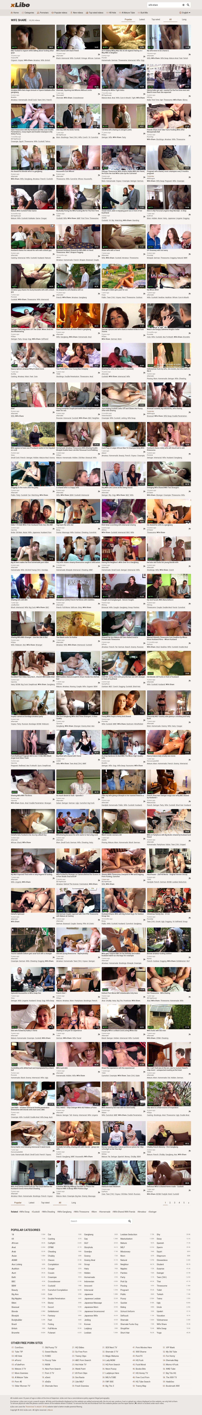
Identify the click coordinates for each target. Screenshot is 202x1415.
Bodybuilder (17, 1320)
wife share (28, 60)
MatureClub (151, 803)
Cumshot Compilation (58, 1290)
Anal (14, 1247)
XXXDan (59, 684)
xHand (104, 453)
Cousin (51, 1273)
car (29, 495)
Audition (15, 1268)
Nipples (124, 1268)
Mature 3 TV (20, 1369)
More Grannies (21, 1373)
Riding (123, 1307)
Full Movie (52, 1328)
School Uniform (128, 1311)
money (127, 1157)
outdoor (139, 297)
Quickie (124, 1303)
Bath (14, 1277)
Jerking (87, 1320)
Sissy (159, 1239)
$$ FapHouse (106, 95)
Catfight (51, 1243)
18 (89, 137)
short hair (136, 687)
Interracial (88, 1290)
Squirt (159, 1251)
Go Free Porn (81, 1352)
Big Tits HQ (171, 1373)
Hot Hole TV (80, 1364)
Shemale (124, 1320)
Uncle (159, 1307)
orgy (142, 60)
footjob (164, 1194)
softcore (74, 607)
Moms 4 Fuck (172, 1364)
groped (183, 845)
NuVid (149, 958)
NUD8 (47, 1364)
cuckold (77, 58)
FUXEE (48, 1356)
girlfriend (44, 339)
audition (168, 297)
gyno (39, 766)
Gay (86, 1239)
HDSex (104, 530)
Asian (14, 1256)
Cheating (52, 1251)
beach (127, 647)
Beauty (15, 1290)
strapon (82, 260)
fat (116, 647)
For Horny (170, 1356)
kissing (73, 687)
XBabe (104, 1113)
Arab (14, 1251)
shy (112, 220)
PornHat (150, 255)
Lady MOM (110, 1360)
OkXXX (104, 218)
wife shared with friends (124, 1212)
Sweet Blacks (51, 1352)
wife (42, 60)
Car (49, 1234)
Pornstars (43, 12)
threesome (122, 60)
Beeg (58, 530)
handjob (105, 805)
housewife (88, 179)
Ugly (159, 1303)
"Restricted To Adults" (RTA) (36, 1407)
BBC (90, 418)
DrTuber (150, 493)
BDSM (18, 684)
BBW (72, 495)
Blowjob (15, 1315)
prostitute (127, 1001)
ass (92, 726)
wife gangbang (64, 1212)
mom (58, 137)
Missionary (125, 1251)
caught (116, 607)
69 (88, 924)
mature (13, 218)
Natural (124, 1260)
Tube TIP (19, 1352)
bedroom (130, 724)
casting (14, 258)
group (25, 339)
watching (118, 220)
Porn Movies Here (144, 1347)
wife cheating (49, 1212)
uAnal (58, 257)
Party (123, 1277)
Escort (51, 1307)
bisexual (89, 260)
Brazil (14, 1324)
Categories (27, 12)
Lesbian (87, 1333)
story (80, 607)
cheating (182, 379)
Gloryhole (88, 1247)
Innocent (88, 1286)
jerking (124, 418)
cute (149, 337)
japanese (171, 218)
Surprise (160, 1268)
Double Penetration (56, 1298)
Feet (50, 1320)
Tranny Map (141, 1386)
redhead (22, 766)
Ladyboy (88, 1328)
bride (13, 532)
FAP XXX (109, 1381)
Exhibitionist (53, 1311)
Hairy (86, 1268)
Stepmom (161, 1256)
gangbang (28, 179)
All (170, 19)
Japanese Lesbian (92, 1298)
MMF (78, 218)
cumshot (94, 137)
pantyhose (161, 845)
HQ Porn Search (113, 1364)
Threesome (162, 1286)
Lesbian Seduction (129, 1234)
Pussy (123, 1298)
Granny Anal (89, 1260)
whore (80, 179)
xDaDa (48, 1381)
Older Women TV (22, 1386)
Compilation (53, 1264)
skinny (184, 100)
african (90, 58)
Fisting (51, 1324)
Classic (51, 1260)
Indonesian (89, 1281)
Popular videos (59, 12)
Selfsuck (124, 1315)
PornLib (14, 297)
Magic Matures (112, 1356)
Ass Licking (17, 1264)
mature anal (173, 58)
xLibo (20, 4)
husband (41, 258)
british (47, 60)
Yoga (159, 1333)
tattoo (47, 141)
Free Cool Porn (142, 1377)
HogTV (58, 1154)
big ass (78, 1196)
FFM (84, 924)
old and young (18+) (33, 570)
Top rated (156, 19)
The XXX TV (171, 1377)
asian (160, 218)
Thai (159, 1281)
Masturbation (126, 1239)
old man (81, 458)
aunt (50, 1117)
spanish (121, 1157)
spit (161, 100)
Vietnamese (162, 1320)
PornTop (150, 137)
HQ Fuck (139, 1360)
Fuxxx (104, 295)
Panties (124, 1273)
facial (175, 607)
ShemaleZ (60, 95)
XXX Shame (141, 1352)
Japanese (88, 1294)
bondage (32, 724)
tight (133, 98)
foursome (130, 766)
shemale (59, 98)
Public (123, 1294)
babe (149, 100)
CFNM (158, 1038)
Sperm (160, 1247)
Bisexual (15, 1307)
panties (136, 607)
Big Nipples (17, 1298)
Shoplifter (125, 1328)
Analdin (13, 97)
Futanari (51, 1333)
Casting (51, 1239)
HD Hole (111, 12)
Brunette (15, 1333)
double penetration (72, 377)
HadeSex (170, 1381)
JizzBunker (15, 605)
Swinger (160, 1273)
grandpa (44, 570)
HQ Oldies (79, 1347)
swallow (161, 297)
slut (24, 645)
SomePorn (106, 684)
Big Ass (15, 1294)
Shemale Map (172, 1360)
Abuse (50, 1410)
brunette (186, 337)
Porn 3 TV (49, 1373)
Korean (87, 1324)
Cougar (51, 1268)
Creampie (52, 1277)
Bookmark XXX (172, 1386)
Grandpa (88, 1251)
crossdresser (78, 98)
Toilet (159, 1290)
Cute (50, 1294)
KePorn (150, 644)
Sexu (13, 455)
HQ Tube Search (143, 1381)
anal (113, 98)
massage (65, 532)
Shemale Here (51, 1386)
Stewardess (162, 1260)
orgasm (14, 60)
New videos (76, 12)
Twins (159, 1298)
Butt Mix (143, 12)
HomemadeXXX (153, 761)
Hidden (87, 1273)
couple (96, 260)
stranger (159, 495)
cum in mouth (125, 98)
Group (87, 1264)
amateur (36, 60)
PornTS (139, 1356)
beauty (121, 456)
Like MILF (79, 1381)
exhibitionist (181, 961)
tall (70, 1115)
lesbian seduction (179, 882)
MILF (127, 495)
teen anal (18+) (76, 764)
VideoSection (107, 416)
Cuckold (51, 1286)
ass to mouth (168, 337)
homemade (106, 60)
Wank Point (80, 1369)
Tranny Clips (80, 1356)
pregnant (168, 181)
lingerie (179, 218)
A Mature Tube (127, 12)
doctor (58, 532)
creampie (14, 141)
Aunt (14, 1273)
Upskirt (160, 1311)
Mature (124, 1243)
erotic (91, 924)
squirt (21, 141)
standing (135, 220)
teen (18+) (42, 100)
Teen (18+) (162, 1277)
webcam (18, 645)
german (114, 60)
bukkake (31, 218)
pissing (150, 379)
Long (184, 19)
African (15, 1243)
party (124, 137)
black (58, 58)
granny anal (86, 726)
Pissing (124, 1286)
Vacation (161, 1315)
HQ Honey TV (142, 1373)
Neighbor (125, 1264)
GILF (188, 961)
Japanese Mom (91, 1307)
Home (14, 12)
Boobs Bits (141, 1369)
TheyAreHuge (107, 178)
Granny (87, 1256)
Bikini (14, 1303)
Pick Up (124, 1281)
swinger (105, 137)
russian (59, 418)
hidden (154, 218)
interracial (65, 58)
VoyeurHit (14, 58)
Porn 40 (18, 1381)
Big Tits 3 (110, 1386)
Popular (128, 19)
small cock (32, 100)
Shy (158, 1234)
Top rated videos (94, 12)
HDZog (149, 97)
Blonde (15, 1311)
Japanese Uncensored (94, 1311)
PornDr (104, 58)
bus (49, 532)
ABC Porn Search (83, 1360)
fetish (185, 58)
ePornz (18, 1360)
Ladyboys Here (112, 1373)
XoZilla (13, 374)
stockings (65, 137)
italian (58, 803)
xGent (47, 1377)
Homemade (89, 1277)
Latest (142, 19)
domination (83, 884)
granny (52, 458)
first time (155, 100)
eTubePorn (20, 1364)
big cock (32, 607)
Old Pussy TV (51, 1347)
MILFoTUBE (111, 1377)
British (14, 1328)
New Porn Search (53, 1369)
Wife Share (162, 1324)
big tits (120, 1001)
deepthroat (33, 684)
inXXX (58, 761)
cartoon (97, 58)
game (38, 218)
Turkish (160, 1294)
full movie (66, 607)
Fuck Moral (141, 1364)
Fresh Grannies (82, 1386)
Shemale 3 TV (112, 1352)
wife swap (164, 58)
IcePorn (150, 216)
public (104, 297)
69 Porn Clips (81, 1373)
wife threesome (82, 1212)
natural (48, 258)
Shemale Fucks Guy (129, 1324)
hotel (170, 1194)
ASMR (14, 1260)
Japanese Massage (93, 1303)
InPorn (104, 644)
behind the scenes (71, 884)
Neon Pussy (111, 1369)
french (49, 100)
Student (160, 1264)
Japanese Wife (91, 1315)
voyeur (20, 60)
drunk (158, 922)
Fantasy (51, 1315)
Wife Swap (161, 1328)
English (183, 12)
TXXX (58, 216)
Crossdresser (54, 1281)
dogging (186, 218)
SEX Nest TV (111, 1347)
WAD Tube (170, 1369)
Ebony (50, 1303)
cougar (44, 218)
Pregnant (125, 1290)
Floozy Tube (50, 1360)
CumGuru (19, 1347)
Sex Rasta (79, 1377)
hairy (165, 218)
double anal (167, 607)
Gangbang (88, 1234)
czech (85, 137)
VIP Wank (170, 1347)
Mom (123, 1256)
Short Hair (125, 1333)
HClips (104, 135)
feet (180, 58)
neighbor (95, 418)
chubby (108, 1001)
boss (22, 803)
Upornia (14, 530)
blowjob (150, 258)
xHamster (59, 56)
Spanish (160, 1243)
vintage (84, 58)
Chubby (51, 1256)
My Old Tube (171, 1352)
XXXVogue (151, 178)
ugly (77, 803)
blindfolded (138, 724)
